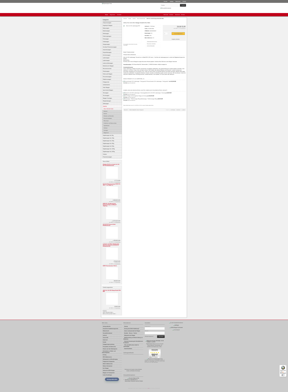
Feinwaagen (106, 39)
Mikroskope (106, 120)
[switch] (283, 375)
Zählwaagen (106, 103)
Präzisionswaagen (107, 157)
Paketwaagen (106, 71)
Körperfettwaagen (107, 52)
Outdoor (105, 154)
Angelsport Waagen (107, 25)
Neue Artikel (106, 161)
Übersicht (126, 109)
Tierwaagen (105, 92)
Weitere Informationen (107, 366)
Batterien (105, 111)
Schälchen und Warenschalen (110, 123)
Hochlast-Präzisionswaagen (110, 47)
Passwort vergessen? (149, 336)
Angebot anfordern (176, 39)
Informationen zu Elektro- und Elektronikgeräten (109, 352)
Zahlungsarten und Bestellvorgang (110, 359)
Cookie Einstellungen (107, 375)
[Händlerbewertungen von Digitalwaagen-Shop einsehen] (155, 357)
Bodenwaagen (106, 30)
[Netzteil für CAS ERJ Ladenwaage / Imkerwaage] (134, 92)
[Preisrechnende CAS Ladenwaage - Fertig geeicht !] (135, 81)
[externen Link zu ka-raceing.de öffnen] (176, 329)
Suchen (183, 5)
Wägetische (106, 132)
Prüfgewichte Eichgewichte (108, 361)
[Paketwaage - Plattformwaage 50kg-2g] (132, 98)
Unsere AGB (105, 337)
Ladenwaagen (106, 60)
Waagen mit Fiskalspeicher (109, 372)
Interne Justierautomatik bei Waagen (132, 330)
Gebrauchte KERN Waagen (109, 370)
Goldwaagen (106, 41)
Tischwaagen (106, 95)
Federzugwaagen (107, 36)
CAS (153, 37)
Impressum (105, 339)
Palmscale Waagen (107, 74)
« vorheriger (172, 109)
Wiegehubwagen (107, 101)
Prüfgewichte (106, 82)
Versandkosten (183, 28)
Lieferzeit (105, 335)
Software (105, 128)
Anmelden (119, 14)
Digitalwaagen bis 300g (108, 143)
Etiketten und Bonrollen (109, 116)
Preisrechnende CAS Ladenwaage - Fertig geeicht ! (158, 81)
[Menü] (285, 366)
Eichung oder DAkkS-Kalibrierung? (131, 328)
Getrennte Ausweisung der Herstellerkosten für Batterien (133, 342)
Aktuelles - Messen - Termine (130, 333)
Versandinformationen (107, 333)
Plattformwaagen (107, 79)
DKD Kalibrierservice (107, 357)
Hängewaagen (106, 44)
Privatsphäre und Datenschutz (109, 346)
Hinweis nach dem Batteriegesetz (110, 348)
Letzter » (184, 109)
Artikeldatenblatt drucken (152, 41)
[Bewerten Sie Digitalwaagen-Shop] (155, 358)
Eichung (104, 354)
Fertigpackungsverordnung (108, 344)
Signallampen (106, 125)
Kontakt (104, 342)
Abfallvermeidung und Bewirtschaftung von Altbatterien (133, 338)
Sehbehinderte (106, 84)
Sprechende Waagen (108, 90)
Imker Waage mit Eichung (141, 95)
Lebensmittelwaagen (108, 63)
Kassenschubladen (108, 118)
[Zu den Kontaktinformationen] (176, 322)
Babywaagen (106, 28)
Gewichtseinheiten (128, 348)
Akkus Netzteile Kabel (108, 108)
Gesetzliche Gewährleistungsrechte (110, 328)
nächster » (178, 109)
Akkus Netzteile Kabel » (108, 312)
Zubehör (105, 106)
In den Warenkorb (178, 33)
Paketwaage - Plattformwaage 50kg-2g (149, 98)
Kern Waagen (106, 368)
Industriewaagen (107, 49)
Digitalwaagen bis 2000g (109, 151)
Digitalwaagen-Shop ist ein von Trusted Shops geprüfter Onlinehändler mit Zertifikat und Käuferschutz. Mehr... (154, 345)
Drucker (105, 113)
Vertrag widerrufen (107, 326)
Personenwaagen (107, 76)
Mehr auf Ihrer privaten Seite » (109, 313)
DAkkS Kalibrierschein (107, 363)
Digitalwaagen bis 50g (108, 135)
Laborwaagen (106, 57)
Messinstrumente (107, 68)
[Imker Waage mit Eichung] (129, 95)
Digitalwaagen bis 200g (108, 140)
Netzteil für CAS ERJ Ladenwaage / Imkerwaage (156, 92)
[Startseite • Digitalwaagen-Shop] (112, 3)
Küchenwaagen (106, 55)
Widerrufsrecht (106, 330)
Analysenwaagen (107, 22)
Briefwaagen (106, 33)
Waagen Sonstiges (107, 98)
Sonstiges (106, 130)
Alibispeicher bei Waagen (129, 335)
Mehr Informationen (155, 362)
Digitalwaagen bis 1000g (109, 148)
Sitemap (126, 326)
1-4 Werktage (152, 26)
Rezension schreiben (151, 43)
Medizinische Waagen (108, 65)
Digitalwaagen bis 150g (108, 138)
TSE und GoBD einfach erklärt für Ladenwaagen (131, 345)
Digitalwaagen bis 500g (108, 146)
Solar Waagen (106, 87)
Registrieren (112, 14)
